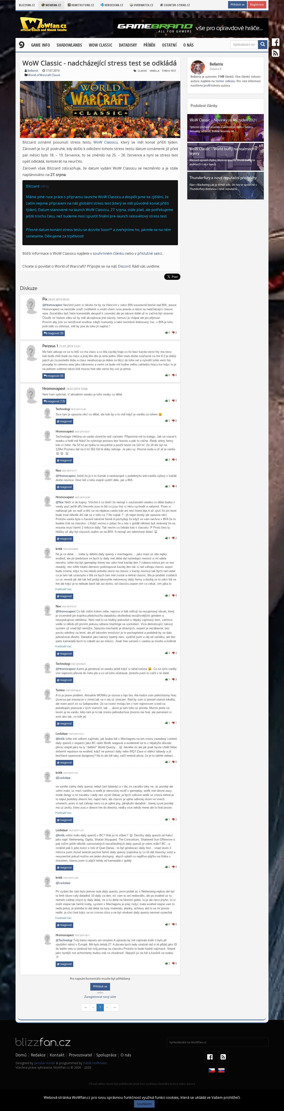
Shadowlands (69, 45)
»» (114, 1007)
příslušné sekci (149, 253)
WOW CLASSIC (100, 45)
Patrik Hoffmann (95, 1063)
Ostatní (169, 45)
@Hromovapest (52, 305)
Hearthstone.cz (82, 5)
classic (142, 71)
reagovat (64, 421)
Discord (124, 266)
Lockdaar (62, 734)
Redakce (38, 1055)
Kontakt (57, 1055)
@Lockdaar (63, 777)
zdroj (44, 186)
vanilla (154, 71)
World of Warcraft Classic (44, 75)
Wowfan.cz (53, 5)
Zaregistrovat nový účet (100, 997)
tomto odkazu (225, 81)
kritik (59, 549)
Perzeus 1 (50, 346)
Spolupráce (106, 1055)
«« (85, 1007)
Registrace (257, 4)
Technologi (63, 409)
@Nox (60, 502)
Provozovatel (80, 1055)
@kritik (60, 738)
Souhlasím (144, 1104)
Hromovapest (53, 389)
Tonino (60, 690)
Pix (44, 300)
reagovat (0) (55, 333)
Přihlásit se (238, 4)
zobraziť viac (64, 589)
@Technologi (64, 940)
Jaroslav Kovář (44, 1063)
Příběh (149, 45)
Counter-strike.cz (176, 5)
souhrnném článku (108, 253)
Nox (58, 470)
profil (206, 85)
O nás (188, 45)
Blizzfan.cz (27, 5)
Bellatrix (33, 71)
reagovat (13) (56, 401)
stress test (169, 71)
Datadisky (128, 45)
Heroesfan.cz (113, 5)
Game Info (40, 45)
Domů (21, 1055)
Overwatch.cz (143, 5)
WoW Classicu (105, 142)
